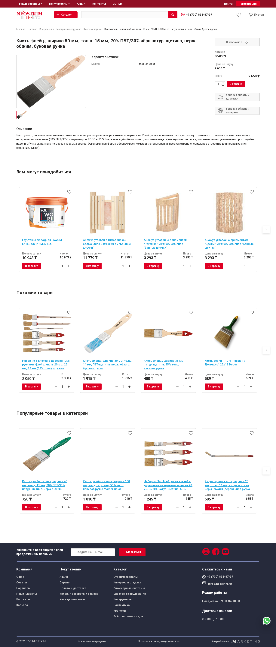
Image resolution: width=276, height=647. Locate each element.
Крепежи (119, 610)
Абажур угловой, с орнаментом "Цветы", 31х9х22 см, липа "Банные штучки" (229, 243)
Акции (64, 577)
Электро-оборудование (129, 593)
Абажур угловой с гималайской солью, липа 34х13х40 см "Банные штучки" (107, 243)
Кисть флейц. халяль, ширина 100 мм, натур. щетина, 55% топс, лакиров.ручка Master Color (106, 485)
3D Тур (117, 3)
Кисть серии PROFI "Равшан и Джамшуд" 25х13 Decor (225, 362)
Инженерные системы (129, 588)
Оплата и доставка (73, 588)
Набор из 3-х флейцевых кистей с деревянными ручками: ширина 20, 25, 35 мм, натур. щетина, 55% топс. (168, 486)
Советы (21, 582)
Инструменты (122, 599)
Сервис (65, 582)
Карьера (22, 605)
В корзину (236, 83)
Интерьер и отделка (127, 582)
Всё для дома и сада (128, 616)
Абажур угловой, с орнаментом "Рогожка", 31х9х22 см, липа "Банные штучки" (165, 243)
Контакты (23, 599)
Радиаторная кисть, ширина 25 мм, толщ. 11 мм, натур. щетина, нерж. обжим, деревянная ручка (227, 485)
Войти (228, 3)
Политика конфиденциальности (158, 641)
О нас (20, 577)
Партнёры (23, 588)
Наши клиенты (26, 593)
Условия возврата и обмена (79, 593)
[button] (266, 229)
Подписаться (132, 551)
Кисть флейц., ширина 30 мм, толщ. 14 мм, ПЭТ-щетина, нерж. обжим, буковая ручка (107, 364)
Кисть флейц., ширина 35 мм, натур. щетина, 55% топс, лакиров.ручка (164, 364)
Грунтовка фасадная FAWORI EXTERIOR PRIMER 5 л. (42, 242)
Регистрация (248, 3)
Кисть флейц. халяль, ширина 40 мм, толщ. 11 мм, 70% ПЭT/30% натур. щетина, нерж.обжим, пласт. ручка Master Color (44, 486)
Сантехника (121, 605)
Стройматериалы (125, 577)
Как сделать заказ (72, 599)
